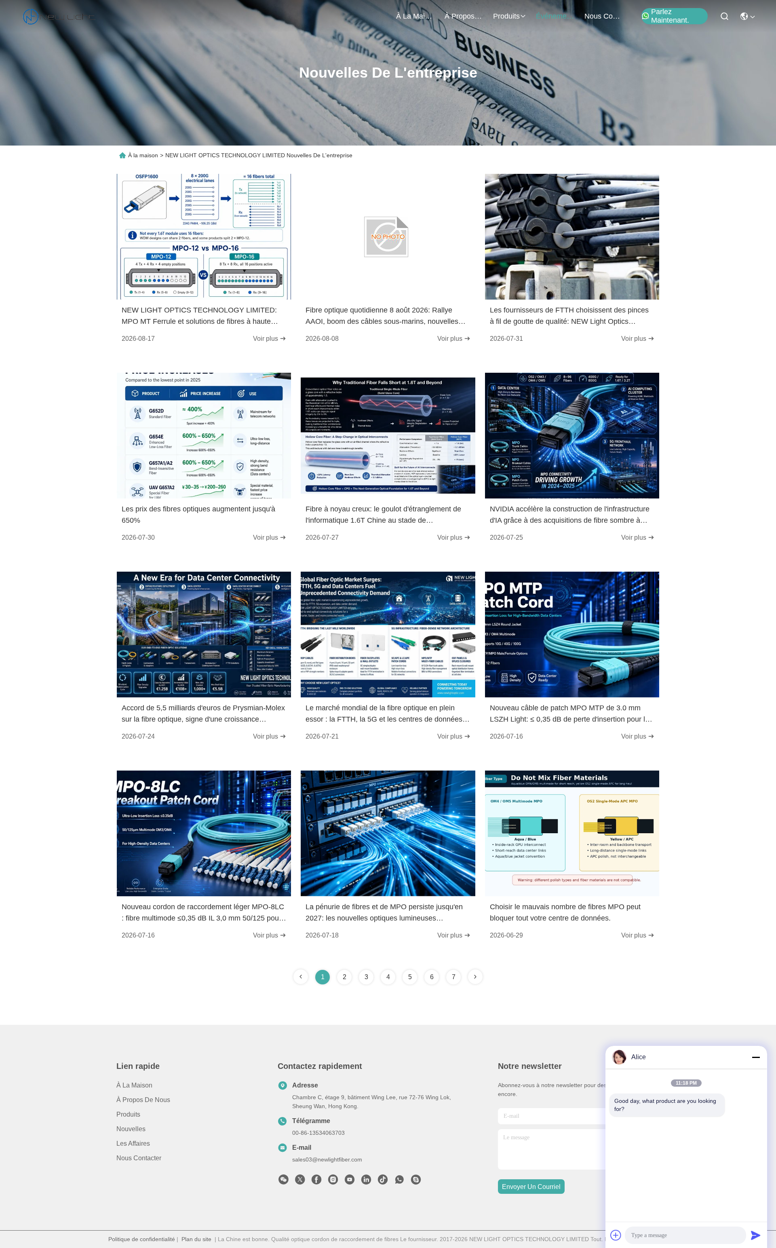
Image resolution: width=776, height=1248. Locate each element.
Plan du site (196, 1239)
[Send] (755, 1235)
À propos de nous (464, 16)
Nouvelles (131, 1129)
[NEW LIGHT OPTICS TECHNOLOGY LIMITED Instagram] (333, 1181)
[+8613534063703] (416, 1181)
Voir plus (266, 338)
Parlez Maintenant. (670, 16)
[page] (475, 976)
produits (506, 16)
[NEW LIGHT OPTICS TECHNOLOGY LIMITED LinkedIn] (366, 1181)
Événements (555, 16)
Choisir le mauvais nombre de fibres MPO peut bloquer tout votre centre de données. (565, 912)
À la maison (415, 16)
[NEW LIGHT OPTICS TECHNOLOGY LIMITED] (59, 16)
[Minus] (756, 1057)
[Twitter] (300, 1181)
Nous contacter (138, 1158)
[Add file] (616, 1235)
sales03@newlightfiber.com (327, 1159)
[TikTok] (382, 1181)
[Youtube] (349, 1181)
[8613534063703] (399, 1181)
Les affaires (133, 1143)
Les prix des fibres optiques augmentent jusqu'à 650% (198, 514)
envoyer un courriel (531, 1186)
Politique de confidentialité (141, 1239)
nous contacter (603, 16)
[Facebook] (316, 1181)
